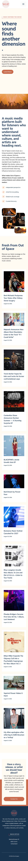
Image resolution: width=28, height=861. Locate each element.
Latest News (8, 72)
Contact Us (14, 799)
